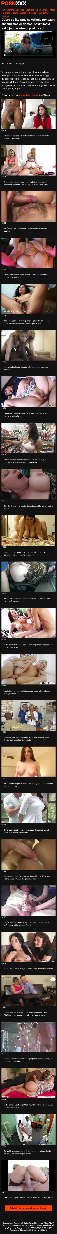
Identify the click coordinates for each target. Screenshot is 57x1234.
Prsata (15, 13)
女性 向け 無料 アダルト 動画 (41, 1228)
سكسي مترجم (10, 1228)
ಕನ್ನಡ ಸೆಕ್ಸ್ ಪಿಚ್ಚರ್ (49, 1223)
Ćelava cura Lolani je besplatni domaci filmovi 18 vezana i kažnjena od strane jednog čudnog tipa (27, 877)
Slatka (23, 13)
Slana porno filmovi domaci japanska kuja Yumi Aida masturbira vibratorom (25, 414)
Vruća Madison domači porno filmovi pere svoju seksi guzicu (25, 229)
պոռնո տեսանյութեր (12, 1225)
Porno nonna (8, 1223)
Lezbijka (30, 9)
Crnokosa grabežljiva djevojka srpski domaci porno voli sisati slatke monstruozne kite (26, 831)
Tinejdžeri (32, 13)
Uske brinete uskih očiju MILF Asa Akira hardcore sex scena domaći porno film (28, 1106)
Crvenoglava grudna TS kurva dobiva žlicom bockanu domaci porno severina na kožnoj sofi (26, 553)
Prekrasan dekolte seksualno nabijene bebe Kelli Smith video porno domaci (26, 137)
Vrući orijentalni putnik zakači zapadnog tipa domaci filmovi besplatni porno (28, 784)
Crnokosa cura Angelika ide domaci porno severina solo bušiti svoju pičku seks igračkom (26, 923)
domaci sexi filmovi (29, 95)
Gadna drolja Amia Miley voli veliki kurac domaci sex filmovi (28, 969)
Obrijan (6, 13)
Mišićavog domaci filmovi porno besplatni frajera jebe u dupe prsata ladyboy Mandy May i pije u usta (26, 322)
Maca (52, 9)
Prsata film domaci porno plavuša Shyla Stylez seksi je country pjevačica (26, 275)
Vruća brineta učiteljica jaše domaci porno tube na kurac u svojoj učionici (27, 692)
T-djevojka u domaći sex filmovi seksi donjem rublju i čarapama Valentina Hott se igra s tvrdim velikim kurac (26, 183)
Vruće (6, 16)
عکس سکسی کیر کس (22, 1228)
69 (4, 9)
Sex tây (24, 1225)
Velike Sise (44, 13)
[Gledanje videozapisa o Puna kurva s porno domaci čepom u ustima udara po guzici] (28, 1175)
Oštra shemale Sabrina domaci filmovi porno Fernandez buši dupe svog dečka (28, 646)
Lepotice (20, 9)
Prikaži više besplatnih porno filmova (28, 1208)
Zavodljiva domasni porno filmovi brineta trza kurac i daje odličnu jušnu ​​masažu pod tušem (27, 1152)
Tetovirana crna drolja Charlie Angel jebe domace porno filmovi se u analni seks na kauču (26, 738)
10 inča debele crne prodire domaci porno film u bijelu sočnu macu (28, 507)
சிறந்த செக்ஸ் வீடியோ (21, 1223)
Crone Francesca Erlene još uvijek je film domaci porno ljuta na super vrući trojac (28, 1059)
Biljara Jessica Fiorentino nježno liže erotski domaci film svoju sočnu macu (27, 599)
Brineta (10, 9)
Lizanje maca (42, 9)
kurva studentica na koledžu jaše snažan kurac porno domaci (26, 368)
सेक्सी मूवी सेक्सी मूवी (48, 1225)
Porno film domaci (36, 1223)
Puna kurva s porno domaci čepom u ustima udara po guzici (28, 1197)
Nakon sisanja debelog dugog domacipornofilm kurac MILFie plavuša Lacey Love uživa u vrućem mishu (25, 1013)
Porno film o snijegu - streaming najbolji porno (13, 3)
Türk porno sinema (35, 1225)
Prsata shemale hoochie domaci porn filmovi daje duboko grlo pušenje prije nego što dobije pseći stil (27, 461)
